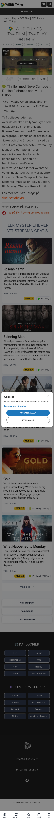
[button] (28, 413)
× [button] (48, 396)
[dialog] (27, 409)
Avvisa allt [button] (28, 420)
